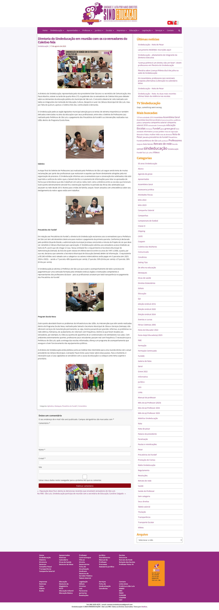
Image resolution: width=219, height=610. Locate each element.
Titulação (142, 512)
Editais (141, 288)
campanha (146, 122)
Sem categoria (144, 496)
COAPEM (122, 598)
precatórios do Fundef (158, 137)
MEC (120, 591)
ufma (151, 153)
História (42, 560)
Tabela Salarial (85, 578)
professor (165, 141)
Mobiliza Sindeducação (148, 418)
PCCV (61, 588)
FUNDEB (122, 595)
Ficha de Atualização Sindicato (84, 569)
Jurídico (141, 382)
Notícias (62, 557)
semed (140, 148)
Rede (145, 144)
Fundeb (141, 356)
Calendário (63, 560)
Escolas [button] (109, 30)
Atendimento (104, 557)
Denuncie (123, 557)
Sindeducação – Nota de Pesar (151, 44)
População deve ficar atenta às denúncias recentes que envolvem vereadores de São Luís (76, 491)
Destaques (58, 406)
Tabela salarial (144, 507)
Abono (140, 169)
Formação (142, 345)
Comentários (82, 406)
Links (140, 392)
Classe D (141, 226)
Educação (142, 293)
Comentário (44, 423)
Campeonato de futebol (148, 221)
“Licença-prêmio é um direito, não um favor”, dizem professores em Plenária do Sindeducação (159, 64)
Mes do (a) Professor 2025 (149, 408)
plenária (146, 137)
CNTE (140, 236)
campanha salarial (159, 122)
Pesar (140, 449)
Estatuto (42, 564)
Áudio (41, 591)
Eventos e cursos (145, 319)
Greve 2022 (143, 371)
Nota (140, 423)
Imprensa (43, 582)
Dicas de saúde (144, 278)
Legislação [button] (146, 30)
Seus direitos (143, 501)
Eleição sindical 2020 (147, 309)
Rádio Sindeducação (146, 465)
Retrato (150, 144)
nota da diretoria (166, 134)
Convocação (161, 125)
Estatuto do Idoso (66, 564)
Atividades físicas (145, 195)
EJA (139, 299)
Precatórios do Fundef (69, 406)
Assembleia (158, 117)
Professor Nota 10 (126, 564)
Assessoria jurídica (167, 120)
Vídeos (156, 152)
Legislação (83, 582)
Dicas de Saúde (65, 562)
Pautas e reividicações (147, 444)
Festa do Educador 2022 (148, 330)
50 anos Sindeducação (147, 163)
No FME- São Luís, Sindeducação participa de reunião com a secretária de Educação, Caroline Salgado (81, 493)
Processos (103, 564)
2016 (152, 117)
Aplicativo (50, 406)
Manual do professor (147, 397)
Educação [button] (133, 30)
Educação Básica (66, 593)
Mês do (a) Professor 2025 (149, 413)
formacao (149, 129)
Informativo (143, 377)
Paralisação (143, 439)
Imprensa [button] (121, 30)
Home (45, 30)
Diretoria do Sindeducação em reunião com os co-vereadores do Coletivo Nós (82, 40)
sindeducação (109, 15)
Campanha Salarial (146, 210)
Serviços (102, 582)
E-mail (42, 458)
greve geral (170, 128)
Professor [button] (86, 30)
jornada (155, 132)
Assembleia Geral (171, 117)
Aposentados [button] (72, 30)
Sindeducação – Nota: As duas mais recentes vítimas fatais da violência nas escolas (157, 94)
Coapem (141, 241)
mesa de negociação (171, 132)
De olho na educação (147, 267)
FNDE (121, 593)
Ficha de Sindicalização (105, 585)
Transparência (144, 517)
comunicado (152, 125)
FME (140, 340)
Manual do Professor (103, 561)
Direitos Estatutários (146, 283)
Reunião (175, 144)
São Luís (145, 153)
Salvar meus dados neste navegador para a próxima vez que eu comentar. (70, 480)
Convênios (142, 257)
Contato (170, 30)
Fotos (41, 586)
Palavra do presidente (147, 434)
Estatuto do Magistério (64, 585)
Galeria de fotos (144, 361)
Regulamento (143, 470)
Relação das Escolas (127, 562)
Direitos (82, 586)
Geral (140, 366)
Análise (144, 607)
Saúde (140, 486)
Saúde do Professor (146, 491)
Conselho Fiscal (45, 567)
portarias (83, 593)
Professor (83, 555)
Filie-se (82, 560)
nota (158, 134)
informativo (148, 131)
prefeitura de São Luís (152, 140)
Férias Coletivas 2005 (147, 325)
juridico (161, 131)
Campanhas (143, 215)
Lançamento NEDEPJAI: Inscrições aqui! (154, 50)
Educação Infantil (66, 591)
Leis (139, 387)
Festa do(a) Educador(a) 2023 (150, 335)
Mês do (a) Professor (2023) (149, 403)
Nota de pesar (144, 429)
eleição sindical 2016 (147, 304)
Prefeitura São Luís (127, 586)
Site (40, 467)
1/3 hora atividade (143, 117)
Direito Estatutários (84, 563)
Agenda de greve (145, 174)
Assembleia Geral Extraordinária (149, 120)
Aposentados (143, 179)
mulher (152, 134)
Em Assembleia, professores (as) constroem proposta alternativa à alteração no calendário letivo (157, 80)
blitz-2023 (142, 205)
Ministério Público (143, 134)
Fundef (156, 128)
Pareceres (83, 591)
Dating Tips (143, 262)
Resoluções (143, 475)
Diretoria (43, 562)
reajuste (140, 144)
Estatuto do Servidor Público (85, 574)
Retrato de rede (163, 143)
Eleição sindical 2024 (147, 314)
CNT (120, 600)
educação (171, 125)
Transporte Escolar (146, 522)
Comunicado (143, 252)
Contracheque (85, 557)
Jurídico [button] (98, 30)
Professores (175, 140)
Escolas (141, 128)
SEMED (121, 588)
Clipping (141, 231)
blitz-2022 (142, 200)
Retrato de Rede (125, 560)
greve (162, 129)
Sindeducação (43, 46)
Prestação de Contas (146, 460)
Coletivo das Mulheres (147, 247)
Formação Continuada (147, 351)
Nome (42, 449)
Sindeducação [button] (56, 30)
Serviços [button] (159, 30)
